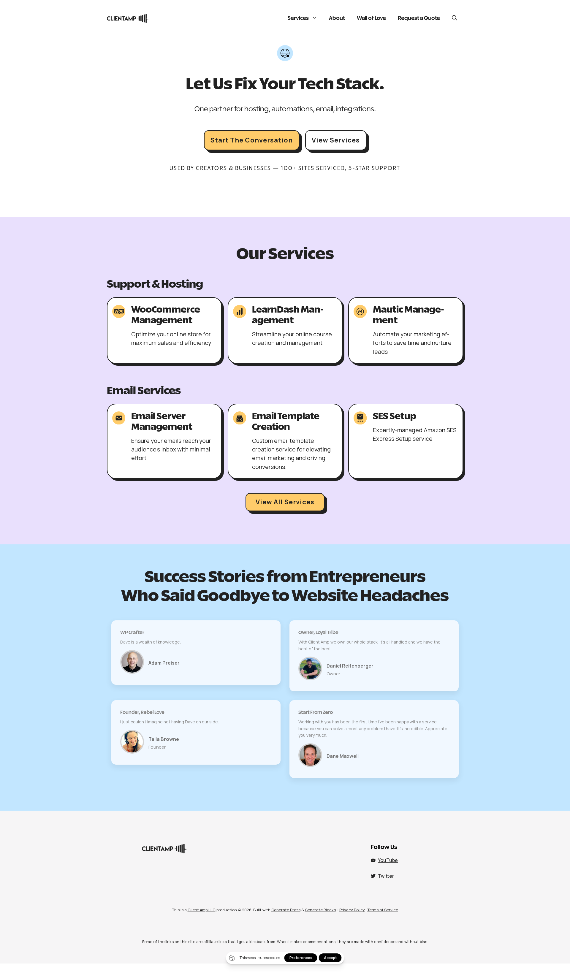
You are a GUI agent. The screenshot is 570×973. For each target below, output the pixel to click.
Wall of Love (371, 18)
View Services (336, 140)
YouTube (388, 860)
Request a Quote (419, 18)
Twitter (386, 876)
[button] (454, 18)
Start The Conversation (251, 140)
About (337, 18)
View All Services (285, 501)
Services (298, 18)
